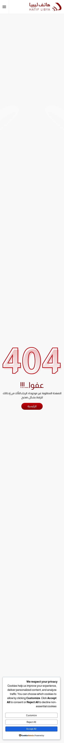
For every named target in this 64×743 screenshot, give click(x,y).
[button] (4, 7)
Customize (31, 715)
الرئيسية (32, 406)
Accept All (31, 729)
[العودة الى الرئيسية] (45, 7)
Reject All (31, 722)
